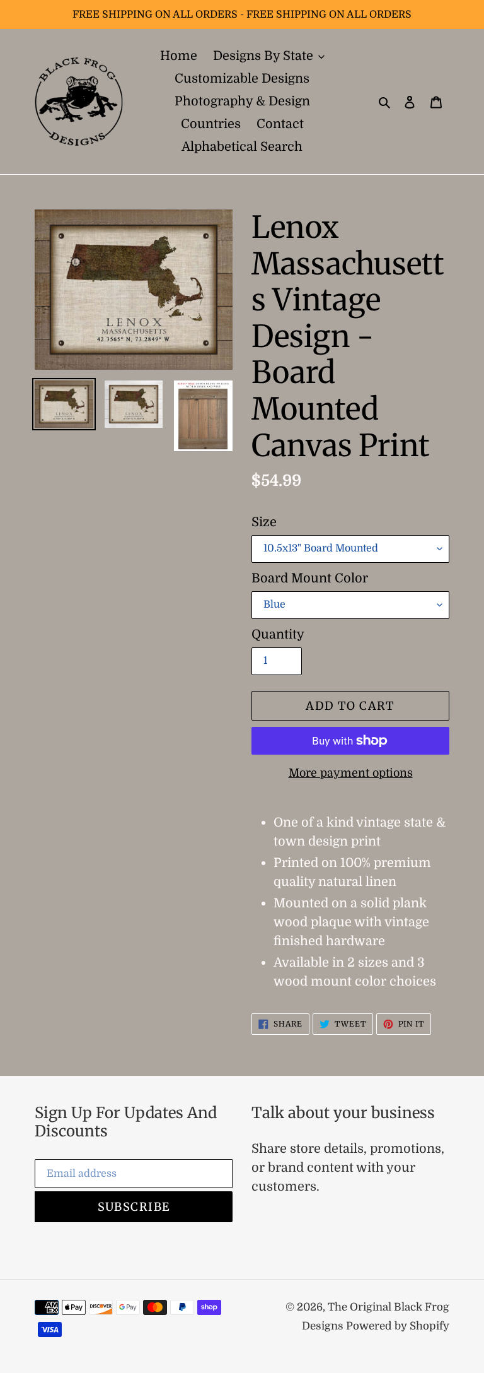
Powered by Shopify (397, 1326)
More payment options (351, 773)
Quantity (277, 634)
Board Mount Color (309, 578)
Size (264, 522)
